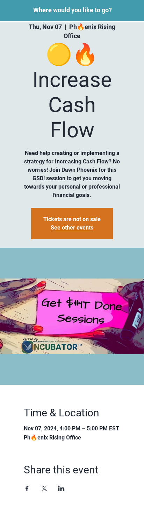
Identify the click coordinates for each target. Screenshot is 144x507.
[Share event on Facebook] (27, 488)
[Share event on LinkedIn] (61, 488)
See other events (72, 227)
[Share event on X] (44, 488)
